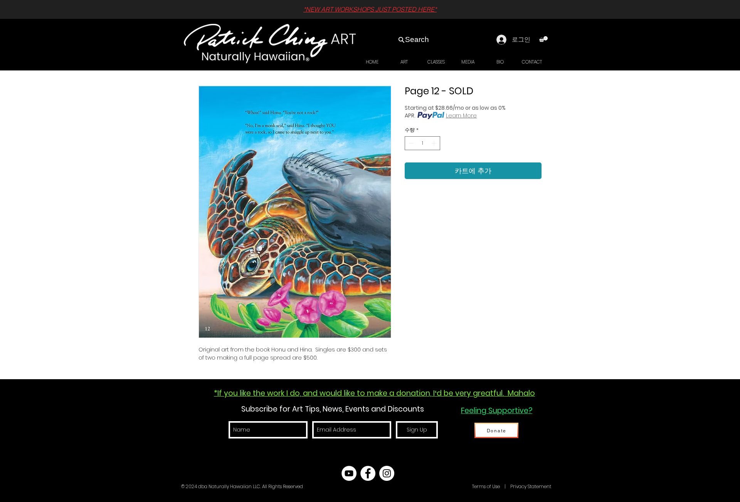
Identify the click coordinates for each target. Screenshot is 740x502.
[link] (543, 39)
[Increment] (434, 143)
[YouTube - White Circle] (349, 473)
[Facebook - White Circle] (367, 473)
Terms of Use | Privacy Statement (511, 486)
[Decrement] (410, 143)
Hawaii (463, 486)
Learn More (461, 115)
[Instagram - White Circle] (386, 473)
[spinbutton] (422, 143)
